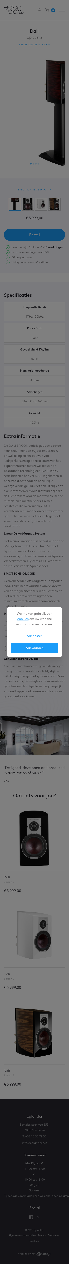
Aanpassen (35, 636)
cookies (23, 619)
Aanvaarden (35, 648)
